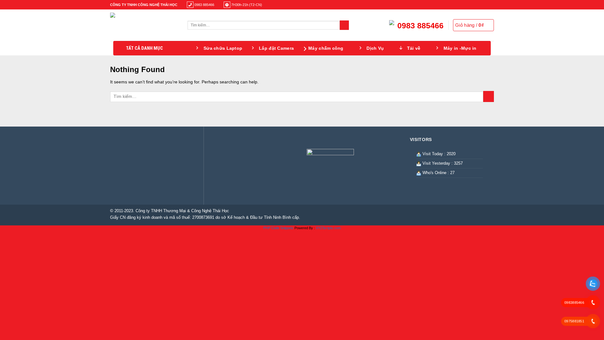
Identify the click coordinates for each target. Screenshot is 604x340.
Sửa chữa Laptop (223, 48)
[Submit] (488, 96)
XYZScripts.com (328, 228)
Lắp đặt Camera (276, 48)
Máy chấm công (326, 48)
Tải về (414, 48)
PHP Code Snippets (278, 228)
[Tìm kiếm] (344, 25)
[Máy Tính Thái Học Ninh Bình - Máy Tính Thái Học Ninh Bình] (144, 25)
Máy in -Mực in (460, 48)
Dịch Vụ (375, 48)
